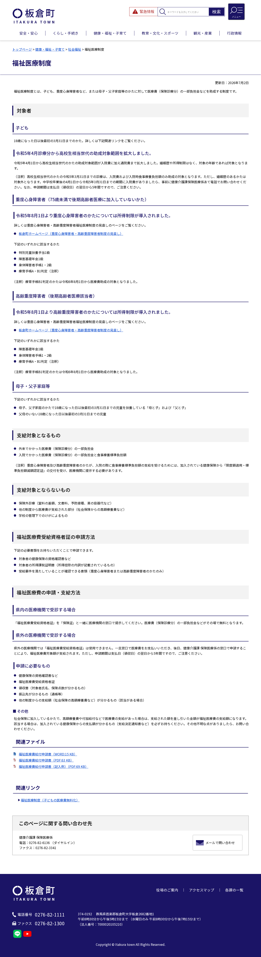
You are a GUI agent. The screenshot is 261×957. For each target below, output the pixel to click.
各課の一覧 (234, 889)
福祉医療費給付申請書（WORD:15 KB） (48, 754)
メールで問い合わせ (220, 842)
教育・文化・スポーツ (160, 33)
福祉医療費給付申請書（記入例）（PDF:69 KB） (53, 766)
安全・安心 (28, 33)
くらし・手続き (66, 33)
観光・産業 (203, 33)
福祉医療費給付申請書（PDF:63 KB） (46, 760)
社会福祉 (74, 49)
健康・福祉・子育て (110, 33)
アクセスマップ (201, 889)
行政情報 (234, 33)
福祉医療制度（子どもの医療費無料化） (50, 800)
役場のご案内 (167, 889)
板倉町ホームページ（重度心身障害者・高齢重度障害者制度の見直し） (71, 233)
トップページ (22, 49)
